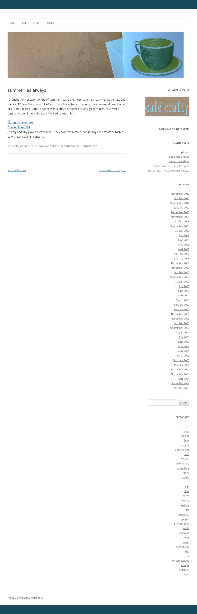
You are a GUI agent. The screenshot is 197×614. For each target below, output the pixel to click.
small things (17, 170)
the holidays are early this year (171, 166)
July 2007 (184, 286)
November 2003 (180, 383)
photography (181, 523)
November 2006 (180, 318)
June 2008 (183, 240)
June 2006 (183, 341)
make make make (179, 156)
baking (185, 435)
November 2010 (180, 193)
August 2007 (182, 281)
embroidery (182, 463)
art (187, 426)
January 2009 (181, 207)
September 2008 (179, 226)
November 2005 (180, 374)
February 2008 (181, 254)
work (50, 22)
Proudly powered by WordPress (25, 597)
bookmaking (182, 449)
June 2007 (183, 291)
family (185, 477)
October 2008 (181, 221)
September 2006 (179, 328)
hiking (71, 146)
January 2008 (181, 258)
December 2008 (180, 212)
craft (186, 454)
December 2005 (180, 369)
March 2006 (182, 355)
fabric (186, 472)
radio (186, 528)
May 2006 (183, 346)
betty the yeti (30, 22)
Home (11, 22)
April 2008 (183, 249)
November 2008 (180, 217)
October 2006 (181, 323)
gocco (186, 496)
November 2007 (180, 267)
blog (186, 440)
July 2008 (184, 235)
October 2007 (181, 272)
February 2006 (181, 360)
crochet (185, 459)
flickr (186, 491)
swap (186, 542)
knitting (185, 505)
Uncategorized (45, 146)
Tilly (187, 551)
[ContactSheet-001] (20, 122)
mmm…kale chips (179, 161)
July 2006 (184, 337)
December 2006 (180, 314)
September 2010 (179, 203)
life (187, 509)
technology (182, 546)
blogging (184, 445)
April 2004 (183, 378)
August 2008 (182, 230)
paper (185, 519)
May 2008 (183, 244)
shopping (183, 533)
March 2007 (182, 300)
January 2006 (181, 365)
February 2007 (181, 304)
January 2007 (181, 309)
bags (186, 431)
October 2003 (181, 388)
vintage (185, 565)
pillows (185, 152)
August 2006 (182, 332)
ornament (183, 514)
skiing (186, 537)
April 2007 (183, 295)
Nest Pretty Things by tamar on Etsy (168, 170)
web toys (184, 570)
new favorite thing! (112, 170)
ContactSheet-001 (19, 127)
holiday (185, 500)
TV (187, 556)
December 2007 (180, 263)
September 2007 (179, 277)
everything (183, 468)
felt (187, 482)
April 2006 (183, 351)
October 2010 (181, 198)
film (187, 486)
